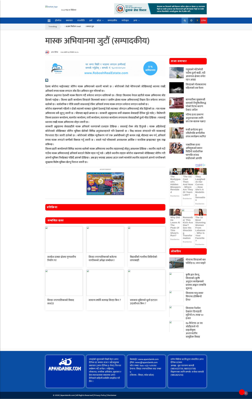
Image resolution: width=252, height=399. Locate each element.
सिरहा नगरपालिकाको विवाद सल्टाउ (60, 302)
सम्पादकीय (112, 21)
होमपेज (58, 21)
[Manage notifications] (246, 393)
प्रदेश (99, 21)
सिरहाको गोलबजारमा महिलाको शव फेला (196, 86)
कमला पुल (90, 26)
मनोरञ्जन (125, 21)
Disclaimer (111, 395)
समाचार (69, 21)
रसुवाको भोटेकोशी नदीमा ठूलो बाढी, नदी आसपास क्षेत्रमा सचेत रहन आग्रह (195, 74)
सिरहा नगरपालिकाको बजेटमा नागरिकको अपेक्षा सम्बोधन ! (103, 259)
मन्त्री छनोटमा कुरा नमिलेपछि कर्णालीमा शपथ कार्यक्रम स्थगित (196, 133)
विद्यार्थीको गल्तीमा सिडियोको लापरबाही (143, 259)
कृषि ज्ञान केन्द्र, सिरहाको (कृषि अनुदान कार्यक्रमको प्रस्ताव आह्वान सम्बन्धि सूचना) (196, 282)
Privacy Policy (100, 395)
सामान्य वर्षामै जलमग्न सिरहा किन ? (105, 300)
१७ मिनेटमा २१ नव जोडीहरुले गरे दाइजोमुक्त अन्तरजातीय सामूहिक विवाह (194, 330)
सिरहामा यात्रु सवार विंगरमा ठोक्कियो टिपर (194, 296)
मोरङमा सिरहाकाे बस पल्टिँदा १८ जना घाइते (196, 261)
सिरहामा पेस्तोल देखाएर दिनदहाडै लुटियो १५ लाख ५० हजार (194, 313)
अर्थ (90, 21)
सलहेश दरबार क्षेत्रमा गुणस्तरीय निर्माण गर (61, 259)
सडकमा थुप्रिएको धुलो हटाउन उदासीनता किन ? (143, 302)
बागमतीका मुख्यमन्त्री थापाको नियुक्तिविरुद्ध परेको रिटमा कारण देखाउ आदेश (196, 104)
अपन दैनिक (54, 52)
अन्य (135, 21)
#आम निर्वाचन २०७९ (73, 26)
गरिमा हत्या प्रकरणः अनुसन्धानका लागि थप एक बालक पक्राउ (196, 118)
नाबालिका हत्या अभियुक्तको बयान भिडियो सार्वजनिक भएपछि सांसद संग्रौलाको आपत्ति (194, 152)
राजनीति (81, 21)
